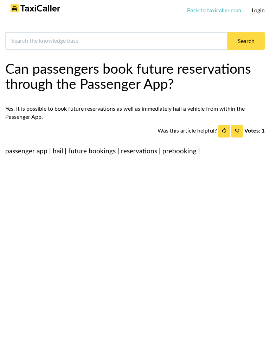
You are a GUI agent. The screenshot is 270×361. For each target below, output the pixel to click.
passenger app (26, 151)
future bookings (92, 151)
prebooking (179, 151)
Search (246, 41)
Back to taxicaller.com (214, 10)
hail (58, 151)
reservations (139, 151)
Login (258, 10)
